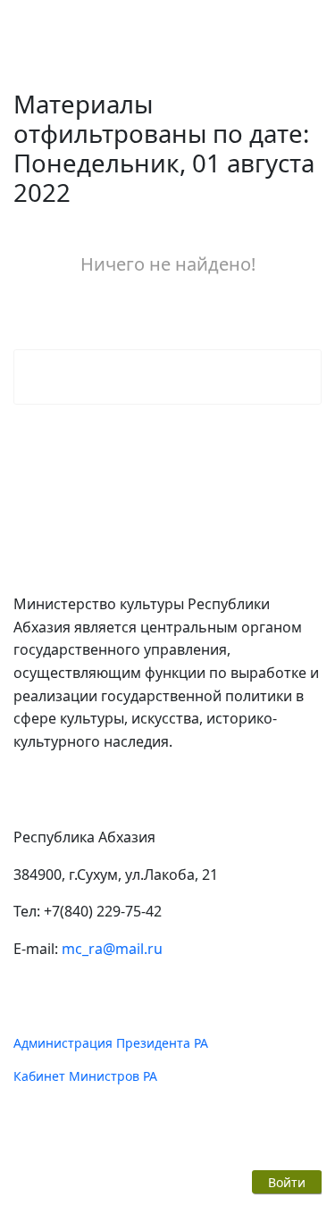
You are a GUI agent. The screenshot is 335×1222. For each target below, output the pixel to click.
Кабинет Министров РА (85, 1075)
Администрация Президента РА (110, 1042)
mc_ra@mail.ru (112, 948)
